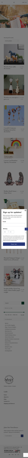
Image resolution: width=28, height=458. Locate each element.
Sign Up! (14, 244)
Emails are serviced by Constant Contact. (10, 240)
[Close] (25, 210)
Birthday (5, 228)
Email (4, 221)
